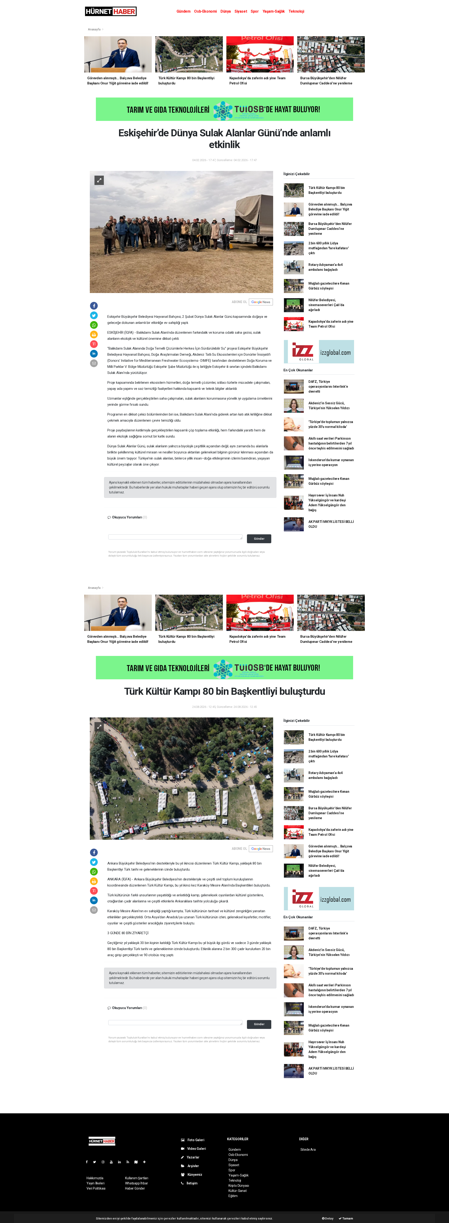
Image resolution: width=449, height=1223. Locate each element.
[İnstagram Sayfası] (105, 1162)
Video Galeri (196, 1149)
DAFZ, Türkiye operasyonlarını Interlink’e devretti (328, 386)
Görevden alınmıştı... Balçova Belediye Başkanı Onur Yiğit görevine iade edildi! (330, 209)
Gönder (259, 538)
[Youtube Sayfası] (113, 1162)
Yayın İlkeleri (95, 1183)
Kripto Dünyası (238, 1185)
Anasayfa (94, 29)
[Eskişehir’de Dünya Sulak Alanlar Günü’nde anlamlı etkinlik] (181, 232)
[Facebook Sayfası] (88, 1162)
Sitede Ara (308, 1149)
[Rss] (130, 1162)
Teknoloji (296, 11)
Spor (255, 11)
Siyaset (241, 11)
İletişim (192, 1183)
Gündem (184, 11)
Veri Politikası (96, 1188)
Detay (329, 1218)
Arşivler (193, 1166)
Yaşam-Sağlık (274, 11)
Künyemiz (194, 1174)
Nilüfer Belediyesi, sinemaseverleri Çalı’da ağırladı (326, 305)
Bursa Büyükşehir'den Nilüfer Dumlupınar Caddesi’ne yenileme (330, 228)
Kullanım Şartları (136, 1178)
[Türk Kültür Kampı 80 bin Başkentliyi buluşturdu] (181, 778)
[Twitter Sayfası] (96, 1162)
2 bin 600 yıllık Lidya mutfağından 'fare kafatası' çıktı (328, 248)
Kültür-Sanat (237, 1191)
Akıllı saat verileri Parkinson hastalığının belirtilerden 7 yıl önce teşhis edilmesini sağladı (331, 443)
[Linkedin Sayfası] (121, 1162)
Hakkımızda (95, 1178)
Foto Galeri (195, 1140)
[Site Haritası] (137, 1162)
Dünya (226, 11)
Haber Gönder (135, 1188)
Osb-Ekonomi (205, 11)
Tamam (347, 1218)
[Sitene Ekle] (146, 1162)
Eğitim (233, 1196)
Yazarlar (192, 1157)
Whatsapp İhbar (136, 1183)
